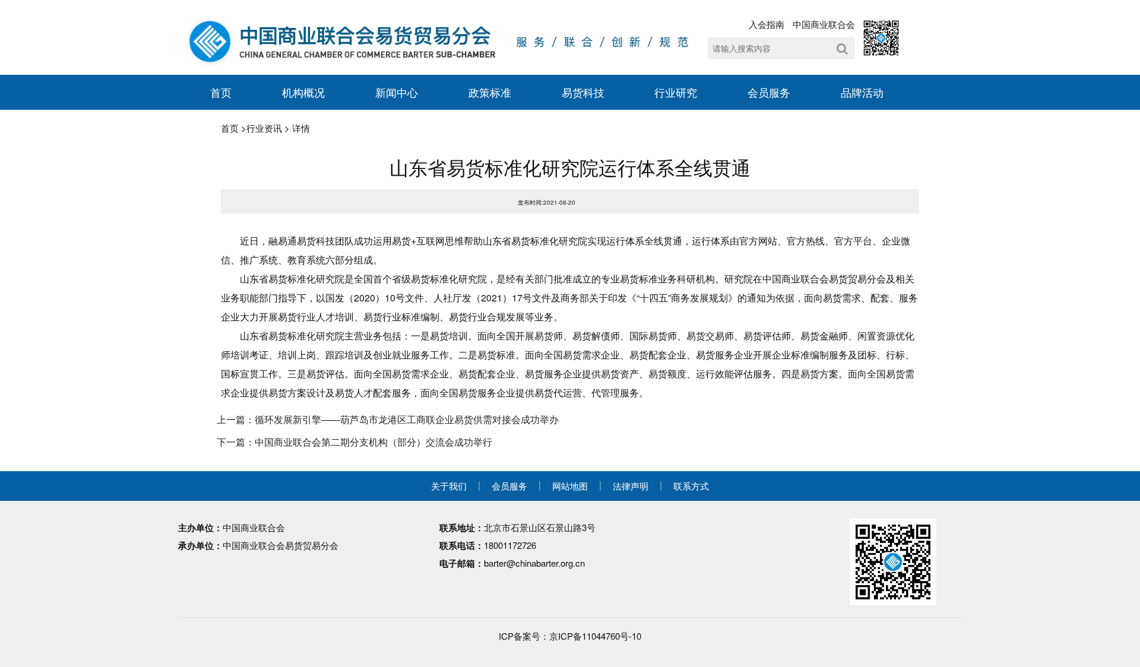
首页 (221, 92)
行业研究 (675, 92)
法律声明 (630, 485)
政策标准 (489, 92)
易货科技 (583, 92)
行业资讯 (264, 128)
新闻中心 (396, 92)
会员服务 (769, 92)
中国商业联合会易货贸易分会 (280, 545)
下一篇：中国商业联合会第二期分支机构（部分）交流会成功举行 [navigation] (354, 442)
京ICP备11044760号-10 (595, 636)
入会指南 (766, 24)
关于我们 (449, 485)
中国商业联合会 (824, 24)
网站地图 (570, 485)
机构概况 (303, 92)
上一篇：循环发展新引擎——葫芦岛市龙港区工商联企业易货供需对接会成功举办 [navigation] (388, 419)
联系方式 (691, 485)
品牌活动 (862, 92)
